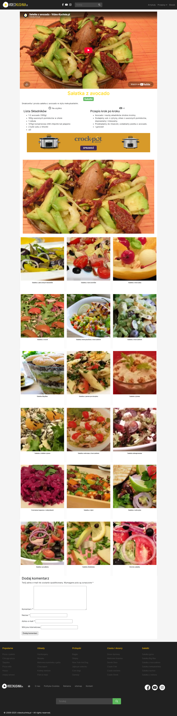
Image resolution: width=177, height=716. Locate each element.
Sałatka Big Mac (149, 658)
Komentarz (27, 609)
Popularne (7, 648)
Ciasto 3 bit (112, 667)
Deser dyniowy (113, 654)
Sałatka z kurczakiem (151, 662)
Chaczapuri (42, 667)
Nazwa (26, 615)
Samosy (75, 675)
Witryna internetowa (31, 627)
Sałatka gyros (148, 654)
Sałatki (145, 648)
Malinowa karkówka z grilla (48, 662)
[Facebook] (147, 687)
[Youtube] (155, 687)
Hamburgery (42, 654)
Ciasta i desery (114, 648)
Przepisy (162, 5)
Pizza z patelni (8, 654)
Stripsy (75, 658)
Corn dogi (76, 671)
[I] (162, 687)
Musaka (40, 658)
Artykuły (152, 5)
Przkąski (76, 648)
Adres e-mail (28, 621)
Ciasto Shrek (112, 675)
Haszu (5, 671)
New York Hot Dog (80, 662)
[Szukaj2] (117, 701)
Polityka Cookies (51, 686)
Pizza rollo (6, 667)
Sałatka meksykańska (151, 667)
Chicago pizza (8, 658)
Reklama (67, 686)
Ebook (172, 5)
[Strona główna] (15, 5)
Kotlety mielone (44, 671)
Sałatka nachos (148, 671)
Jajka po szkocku (79, 667)
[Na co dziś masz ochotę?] (99, 5)
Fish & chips (42, 675)
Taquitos (6, 662)
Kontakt (89, 686)
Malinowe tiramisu (115, 658)
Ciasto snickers (113, 671)
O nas (37, 686)
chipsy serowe (8, 675)
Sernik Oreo (112, 662)
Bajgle (75, 654)
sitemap (78, 686)
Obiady (41, 648)
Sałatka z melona (149, 675)
